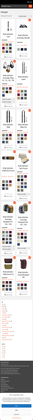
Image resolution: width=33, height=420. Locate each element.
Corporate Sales (4, 390)
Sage (3, 337)
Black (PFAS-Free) (6, 321)
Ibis (3, 305)
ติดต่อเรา (2, 391)
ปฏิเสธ (16, 410)
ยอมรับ (16, 406)
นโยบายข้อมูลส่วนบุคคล (16, 418)
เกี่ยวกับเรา (3, 379)
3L (2, 355)
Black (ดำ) (4, 323)
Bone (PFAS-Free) (6, 327)
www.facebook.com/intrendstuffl (11, 372)
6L (2, 357)
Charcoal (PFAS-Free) (7, 331)
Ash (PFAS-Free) (6, 315)
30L (3, 353)
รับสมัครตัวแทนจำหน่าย (5, 381)
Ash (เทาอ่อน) (5, 317)
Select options (9, 57)
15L (3, 349)
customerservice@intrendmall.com (10, 370)
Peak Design (9, 55)
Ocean (3, 309)
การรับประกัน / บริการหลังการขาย (7, 388)
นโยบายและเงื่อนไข (4, 384)
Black (3, 319)
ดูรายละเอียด (16, 414)
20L (3, 351)
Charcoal (4, 329)
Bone (3, 325)
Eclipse (3, 311)
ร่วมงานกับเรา (3, 383)
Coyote (3, 333)
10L (3, 347)
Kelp (3, 307)
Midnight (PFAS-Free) (7, 335)
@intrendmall (7, 373)
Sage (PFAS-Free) (6, 340)
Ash (3, 313)
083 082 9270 (10, 368)
